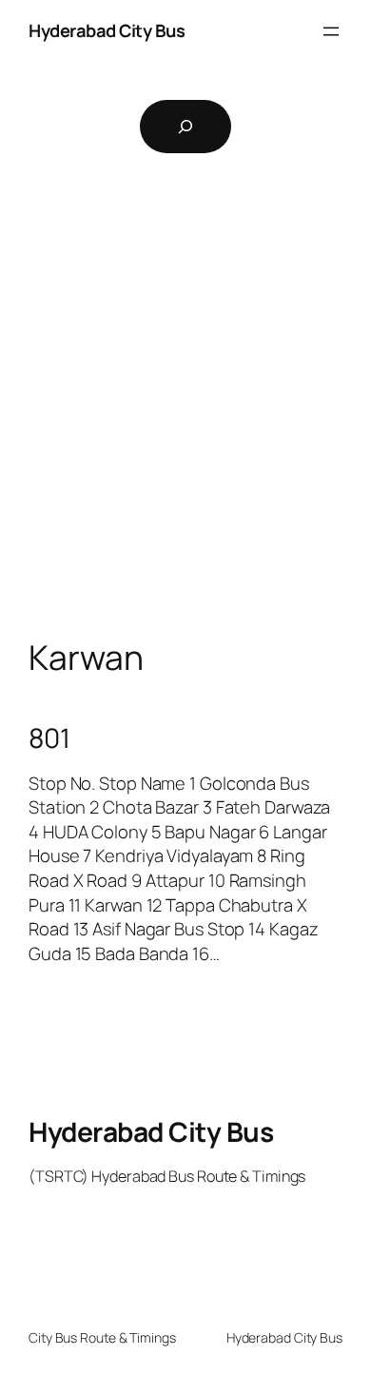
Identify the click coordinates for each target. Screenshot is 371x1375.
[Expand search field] (185, 126)
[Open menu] (331, 31)
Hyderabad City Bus (107, 30)
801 (49, 738)
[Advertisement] (185, 424)
